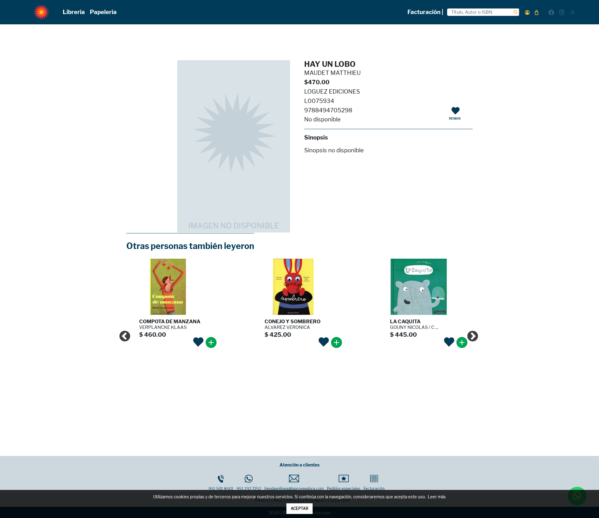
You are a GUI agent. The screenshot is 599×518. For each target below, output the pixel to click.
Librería (74, 12)
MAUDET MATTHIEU (332, 72)
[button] (527, 12)
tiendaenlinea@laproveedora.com (294, 488)
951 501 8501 (220, 488)
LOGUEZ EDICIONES (332, 91)
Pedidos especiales (343, 488)
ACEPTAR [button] (299, 508)
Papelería (103, 12)
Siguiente (469, 333)
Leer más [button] (437, 497)
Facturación (374, 488)
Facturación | (425, 12)
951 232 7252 (248, 488)
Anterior (122, 333)
